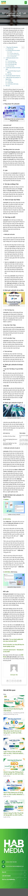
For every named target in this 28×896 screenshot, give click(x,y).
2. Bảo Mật (9, 74)
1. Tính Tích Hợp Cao (11, 61)
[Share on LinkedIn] (20, 681)
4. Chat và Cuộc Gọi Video (14, 54)
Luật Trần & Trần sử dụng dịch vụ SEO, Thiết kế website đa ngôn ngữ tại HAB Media (14, 753)
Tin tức (17, 11)
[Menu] (25, 2)
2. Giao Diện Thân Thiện (12, 62)
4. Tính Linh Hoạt (10, 65)
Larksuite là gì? (10, 48)
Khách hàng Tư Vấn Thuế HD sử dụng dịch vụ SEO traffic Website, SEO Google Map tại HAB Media (13, 816)
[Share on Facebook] (10, 681)
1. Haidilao (9, 80)
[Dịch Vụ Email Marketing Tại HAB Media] (14, 701)
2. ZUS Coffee (10, 82)
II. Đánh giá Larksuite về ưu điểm (12, 58)
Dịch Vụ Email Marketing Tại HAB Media (13, 710)
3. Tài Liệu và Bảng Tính (13, 53)
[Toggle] (24, 872)
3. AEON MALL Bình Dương (12, 84)
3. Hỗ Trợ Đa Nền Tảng (11, 64)
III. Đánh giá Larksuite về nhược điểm (13, 68)
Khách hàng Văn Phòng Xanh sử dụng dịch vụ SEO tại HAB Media (13, 774)
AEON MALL (7, 572)
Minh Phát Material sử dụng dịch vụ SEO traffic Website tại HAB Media (14, 794)
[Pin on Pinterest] (18, 681)
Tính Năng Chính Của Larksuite (13, 50)
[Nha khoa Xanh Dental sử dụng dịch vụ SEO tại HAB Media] (14, 723)
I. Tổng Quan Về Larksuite (12, 47)
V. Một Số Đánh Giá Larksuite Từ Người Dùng (13, 78)
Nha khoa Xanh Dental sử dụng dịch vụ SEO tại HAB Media (12, 733)
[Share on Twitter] (12, 681)
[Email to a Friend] (15, 681)
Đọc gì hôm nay (12, 11)
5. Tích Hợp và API (12, 56)
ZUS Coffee (7, 519)
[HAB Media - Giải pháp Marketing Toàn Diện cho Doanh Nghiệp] (5, 2)
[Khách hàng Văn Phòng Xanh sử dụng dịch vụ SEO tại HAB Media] (14, 764)
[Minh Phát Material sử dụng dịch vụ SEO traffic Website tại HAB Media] (14, 785)
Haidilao (6, 499)
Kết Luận (8, 85)
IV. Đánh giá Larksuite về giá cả (13, 75)
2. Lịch (10, 51)
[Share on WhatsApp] (7, 681)
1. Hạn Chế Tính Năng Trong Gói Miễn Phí (13, 71)
